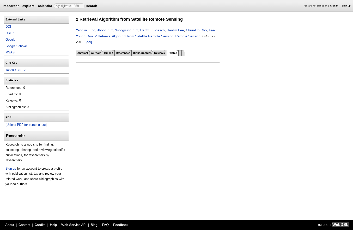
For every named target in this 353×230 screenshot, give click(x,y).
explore (28, 6)
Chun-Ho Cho (196, 30)
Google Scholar (16, 46)
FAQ (105, 225)
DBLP (10, 33)
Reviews (159, 52)
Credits (40, 225)
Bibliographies (142, 52)
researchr (11, 5)
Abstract (82, 52)
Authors (96, 52)
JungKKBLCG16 (17, 70)
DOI (8, 26)
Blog (94, 225)
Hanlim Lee (175, 30)
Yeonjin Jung (85, 30)
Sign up (346, 5)
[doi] (88, 42)
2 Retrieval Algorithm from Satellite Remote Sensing (134, 36)
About (9, 225)
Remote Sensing (188, 36)
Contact (24, 225)
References (123, 52)
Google (10, 39)
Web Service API (73, 225)
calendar (45, 6)
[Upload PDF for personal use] (27, 125)
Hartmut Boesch (152, 30)
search (91, 6)
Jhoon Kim (105, 30)
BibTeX (108, 52)
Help (53, 225)
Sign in (334, 5)
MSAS (10, 52)
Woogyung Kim (126, 30)
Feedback (120, 225)
